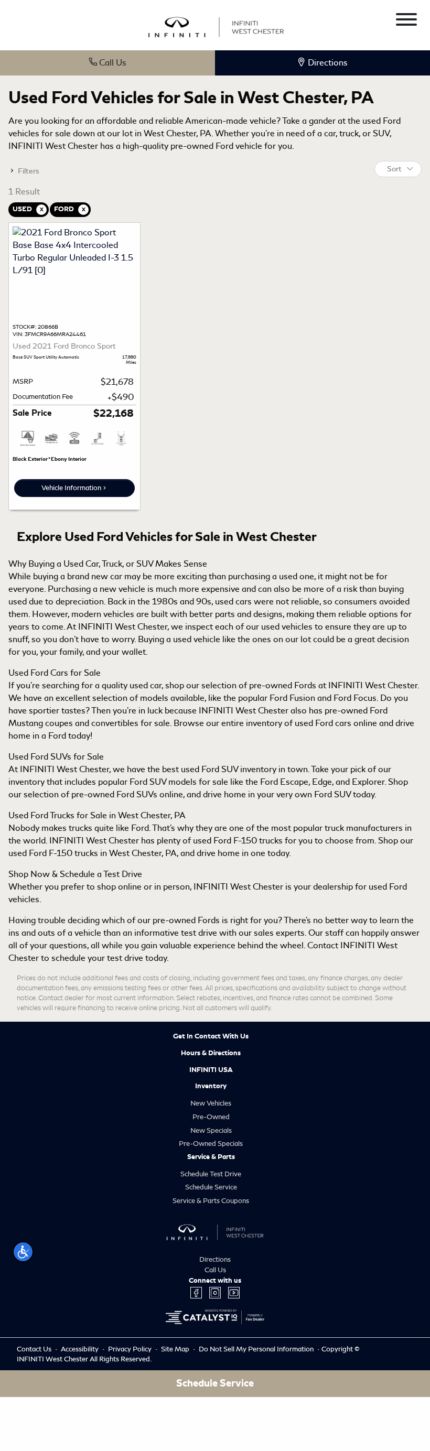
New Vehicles (210, 1103)
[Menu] (406, 21)
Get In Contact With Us (211, 1036)
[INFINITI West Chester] (216, 25)
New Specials (211, 1130)
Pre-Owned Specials (211, 1143)
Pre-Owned (211, 1117)
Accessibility (80, 1349)
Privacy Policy (130, 1349)
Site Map (176, 1349)
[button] (23, 1251)
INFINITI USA (211, 1070)
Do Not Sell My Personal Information (257, 1349)
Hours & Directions (211, 1053)
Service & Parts (211, 1157)
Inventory (211, 1086)
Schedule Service (211, 1187)
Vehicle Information (71, 488)
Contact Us (35, 1349)
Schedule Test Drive (210, 1174)
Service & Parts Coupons (211, 1201)
